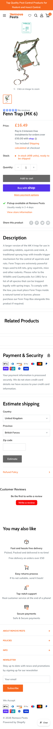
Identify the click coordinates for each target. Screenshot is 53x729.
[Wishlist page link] (29, 15)
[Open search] (36, 15)
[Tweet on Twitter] (42, 222)
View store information (19, 212)
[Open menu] (4, 15)
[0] (47, 15)
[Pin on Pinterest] (37, 222)
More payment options (26, 194)
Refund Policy (10, 472)
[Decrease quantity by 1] (18, 167)
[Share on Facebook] (31, 222)
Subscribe (13, 688)
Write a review (26, 502)
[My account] (41, 15)
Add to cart (26, 178)
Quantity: (8, 167)
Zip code (7, 440)
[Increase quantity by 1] (34, 167)
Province (8, 425)
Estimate (12, 458)
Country (7, 411)
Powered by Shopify (14, 722)
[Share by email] (48, 222)
